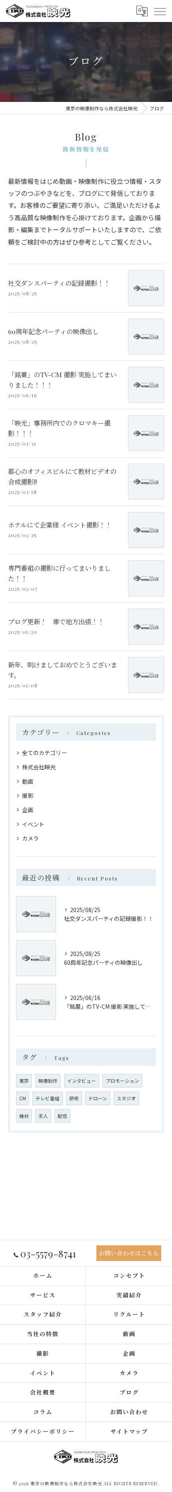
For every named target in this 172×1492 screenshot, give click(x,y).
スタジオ (126, 1098)
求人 (43, 1116)
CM (22, 1098)
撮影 (27, 795)
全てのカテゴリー (44, 753)
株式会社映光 (39, 767)
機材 (24, 1116)
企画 (27, 810)
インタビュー (81, 1081)
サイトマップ (129, 1431)
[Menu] (159, 11)
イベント (33, 824)
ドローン (97, 1098)
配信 (62, 1116)
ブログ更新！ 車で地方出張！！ (56, 621)
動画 (27, 781)
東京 (24, 1081)
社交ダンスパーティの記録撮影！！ (59, 283)
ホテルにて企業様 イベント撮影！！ (60, 524)
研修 (74, 1098)
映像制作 (48, 1081)
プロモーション (122, 1081)
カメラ (30, 838)
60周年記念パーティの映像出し (53, 331)
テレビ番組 (48, 1098)
